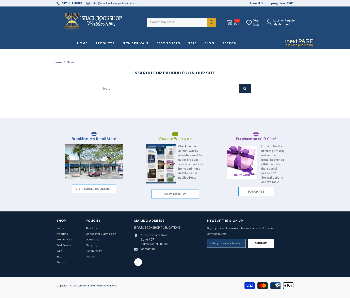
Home (58, 62)
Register (290, 20)
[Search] (181, 22)
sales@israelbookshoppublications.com (114, 3)
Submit (261, 243)
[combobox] (177, 22)
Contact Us (148, 249)
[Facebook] (138, 262)
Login (277, 20)
